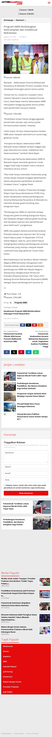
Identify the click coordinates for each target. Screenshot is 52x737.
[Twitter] (28, 325)
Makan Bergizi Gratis (12, 682)
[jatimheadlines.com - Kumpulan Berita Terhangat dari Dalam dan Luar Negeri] (12, 2)
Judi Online (7, 692)
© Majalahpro (6, 733)
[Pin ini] (21, 352)
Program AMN (21, 302)
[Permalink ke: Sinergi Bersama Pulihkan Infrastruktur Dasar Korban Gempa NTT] (10, 419)
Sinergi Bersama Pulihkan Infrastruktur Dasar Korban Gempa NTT (32, 416)
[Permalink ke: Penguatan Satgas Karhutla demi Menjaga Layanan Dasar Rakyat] (10, 396)
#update (7, 656)
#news (6, 651)
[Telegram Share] (29, 352)
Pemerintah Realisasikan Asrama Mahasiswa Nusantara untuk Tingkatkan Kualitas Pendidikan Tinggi (38, 339)
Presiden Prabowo (11, 687)
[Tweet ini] (14, 352)
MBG (5, 661)
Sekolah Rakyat (10, 666)
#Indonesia (8, 646)
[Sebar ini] (7, 352)
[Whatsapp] (36, 352)
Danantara (7, 677)
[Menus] (49, 2)
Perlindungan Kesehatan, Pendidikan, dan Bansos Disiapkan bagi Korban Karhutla (32, 386)
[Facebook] (22, 325)
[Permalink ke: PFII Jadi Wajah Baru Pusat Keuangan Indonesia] (10, 407)
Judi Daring (8, 671)
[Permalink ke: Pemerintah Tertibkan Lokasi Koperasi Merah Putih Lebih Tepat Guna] (10, 376)
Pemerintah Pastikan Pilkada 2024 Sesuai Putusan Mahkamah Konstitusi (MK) (13, 336)
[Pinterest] (34, 325)
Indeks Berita (19, 733)
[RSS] (40, 325)
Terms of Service (32, 733)
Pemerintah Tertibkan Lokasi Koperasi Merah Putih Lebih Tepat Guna (32, 375)
